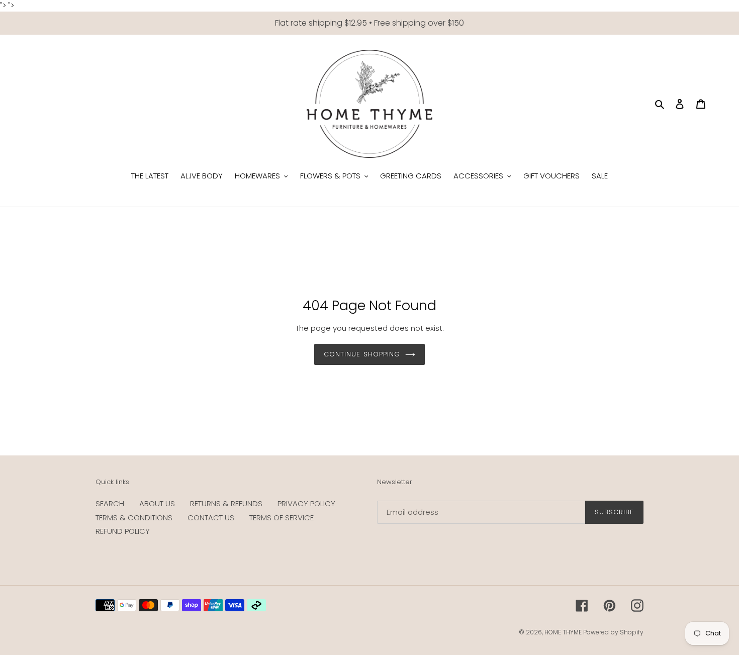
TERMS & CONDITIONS (134, 517)
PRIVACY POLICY (306, 503)
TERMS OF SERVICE (281, 517)
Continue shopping (362, 354)
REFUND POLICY (123, 531)
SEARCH (110, 503)
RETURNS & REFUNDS (226, 503)
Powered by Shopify (613, 632)
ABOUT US (157, 503)
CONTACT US (211, 517)
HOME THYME (563, 632)
